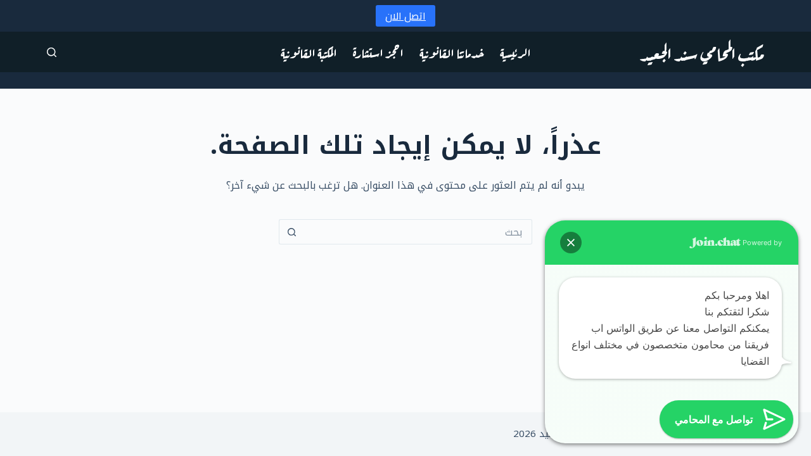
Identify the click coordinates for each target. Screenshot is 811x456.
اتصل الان (405, 15)
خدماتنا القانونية (451, 51)
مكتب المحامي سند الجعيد (702, 52)
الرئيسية (515, 51)
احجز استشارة (378, 51)
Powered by (761, 242)
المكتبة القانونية (309, 51)
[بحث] (51, 52)
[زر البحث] (291, 231)
